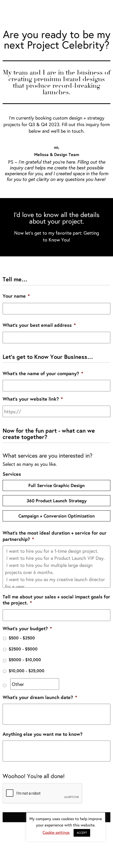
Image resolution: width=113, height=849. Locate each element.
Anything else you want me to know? (43, 734)
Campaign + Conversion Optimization (56, 516)
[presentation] (43, 793)
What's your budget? (27, 628)
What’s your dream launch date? (40, 697)
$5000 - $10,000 (25, 659)
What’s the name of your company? (43, 373)
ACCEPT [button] (82, 833)
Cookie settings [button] (56, 832)
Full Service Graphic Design (56, 485)
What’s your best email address (39, 325)
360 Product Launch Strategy (56, 501)
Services (12, 474)
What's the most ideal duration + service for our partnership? (54, 536)
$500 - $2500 (22, 637)
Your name (16, 296)
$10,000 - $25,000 (26, 670)
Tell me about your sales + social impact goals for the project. (56, 600)
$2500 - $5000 (23, 648)
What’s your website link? (33, 399)
